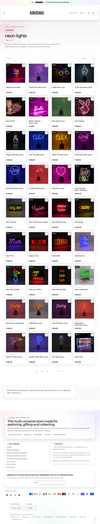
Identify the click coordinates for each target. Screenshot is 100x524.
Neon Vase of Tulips (12, 289)
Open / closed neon (81, 289)
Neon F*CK (10, 256)
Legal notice (82, 517)
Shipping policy (48, 517)
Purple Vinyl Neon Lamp (83, 155)
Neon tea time (80, 256)
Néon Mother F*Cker (59, 222)
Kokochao (18, 514)
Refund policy (15, 517)
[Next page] (63, 371)
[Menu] (4, 13)
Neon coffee (56, 256)
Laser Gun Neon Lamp (14, 357)
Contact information (60, 517)
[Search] (89, 13)
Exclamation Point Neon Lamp (81, 324)
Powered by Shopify (27, 514)
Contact (9, 447)
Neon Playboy (79, 121)
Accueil (7, 26)
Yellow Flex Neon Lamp (60, 155)
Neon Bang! (79, 222)
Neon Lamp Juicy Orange (15, 323)
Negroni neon (33, 256)
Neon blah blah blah (59, 289)
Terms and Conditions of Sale (16, 455)
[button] (97, 13)
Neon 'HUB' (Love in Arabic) (38, 222)
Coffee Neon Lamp (35, 323)
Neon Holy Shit (11, 222)
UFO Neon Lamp (58, 357)
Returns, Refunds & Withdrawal (17, 452)
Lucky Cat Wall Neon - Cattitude (80, 189)
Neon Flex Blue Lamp (36, 155)
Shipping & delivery (13, 450)
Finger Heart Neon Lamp (14, 155)
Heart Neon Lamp (58, 188)
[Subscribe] (64, 482)
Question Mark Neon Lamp (38, 357)
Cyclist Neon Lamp (58, 87)
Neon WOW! (10, 121)
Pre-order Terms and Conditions (17, 458)
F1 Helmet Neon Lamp (37, 188)
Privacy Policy (11, 464)
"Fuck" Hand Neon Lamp (83, 87)
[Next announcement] (76, 2)
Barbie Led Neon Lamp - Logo (35, 122)
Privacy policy (25, 517)
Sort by (77, 58)
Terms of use (11, 461)
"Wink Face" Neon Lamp (37, 87)
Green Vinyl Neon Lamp (14, 188)
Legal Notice (11, 467)
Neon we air (79, 357)
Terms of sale (72, 517)
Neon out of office (35, 289)
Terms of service (36, 517)
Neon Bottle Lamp (58, 121)
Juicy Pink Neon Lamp (59, 323)
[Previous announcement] (23, 2)
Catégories (13, 26)
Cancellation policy (17, 519)
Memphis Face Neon (13, 87)
